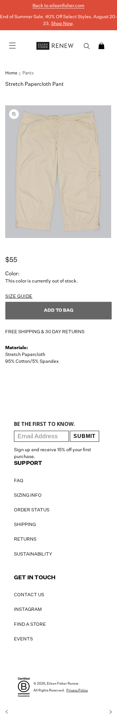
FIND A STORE (30, 624)
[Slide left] (6, 712)
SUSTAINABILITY (33, 554)
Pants (28, 73)
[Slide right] (110, 712)
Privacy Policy (77, 690)
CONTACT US (29, 595)
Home (11, 73)
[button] (101, 46)
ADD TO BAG (58, 310)
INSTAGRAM (28, 609)
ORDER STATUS (31, 510)
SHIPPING (25, 524)
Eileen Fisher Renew (62, 683)
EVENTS (23, 639)
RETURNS (25, 539)
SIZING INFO (28, 495)
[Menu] (12, 46)
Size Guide (18, 296)
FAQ (18, 481)
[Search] (87, 46)
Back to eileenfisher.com (58, 6)
